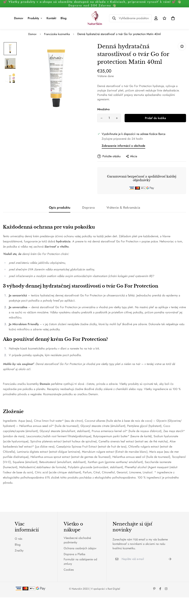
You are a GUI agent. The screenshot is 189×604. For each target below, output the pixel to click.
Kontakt (51, 18)
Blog (63, 18)
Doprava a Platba (74, 554)
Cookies (69, 570)
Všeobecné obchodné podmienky (77, 540)
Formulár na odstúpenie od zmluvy (80, 561)
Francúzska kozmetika (57, 34)
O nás (18, 539)
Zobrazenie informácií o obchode (123, 146)
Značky (19, 550)
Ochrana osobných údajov (80, 548)
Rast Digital (114, 589)
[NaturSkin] (94, 18)
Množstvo (103, 109)
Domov (18, 18)
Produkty (33, 18)
